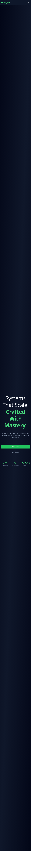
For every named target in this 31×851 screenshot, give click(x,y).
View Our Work (15, 447)
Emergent (5, 2)
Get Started (15, 452)
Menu (28, 2)
